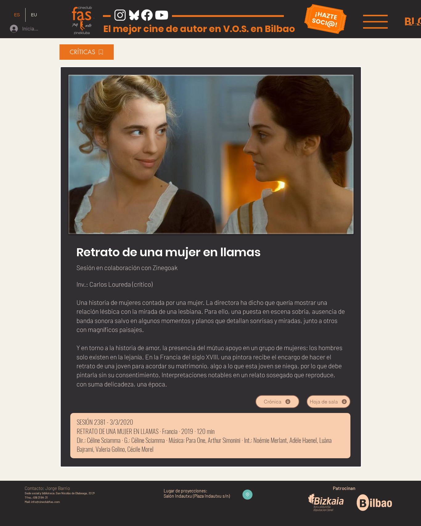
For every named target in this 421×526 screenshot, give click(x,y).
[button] (375, 22)
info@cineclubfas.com (45, 502)
